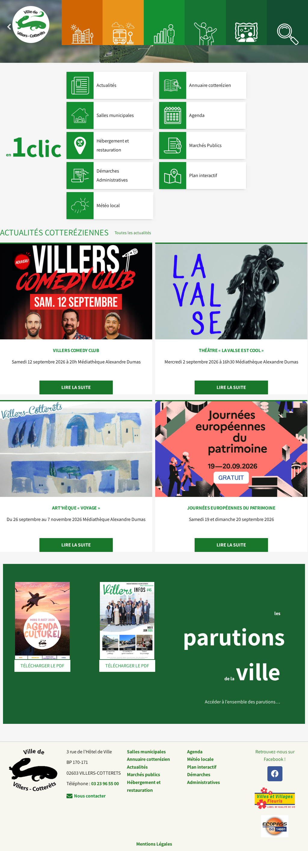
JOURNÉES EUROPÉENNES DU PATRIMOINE (231, 508)
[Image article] (76, 291)
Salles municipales (146, 751)
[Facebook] (274, 773)
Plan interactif (201, 767)
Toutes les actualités (133, 232)
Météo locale (200, 759)
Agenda (194, 751)
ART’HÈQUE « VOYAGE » (76, 508)
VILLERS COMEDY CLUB (76, 350)
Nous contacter (90, 796)
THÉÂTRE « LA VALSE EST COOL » (231, 350)
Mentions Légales (154, 844)
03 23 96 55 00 (105, 783)
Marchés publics (143, 774)
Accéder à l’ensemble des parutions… (242, 702)
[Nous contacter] (69, 796)
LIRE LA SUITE (76, 387)
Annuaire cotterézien (148, 759)
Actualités (137, 767)
